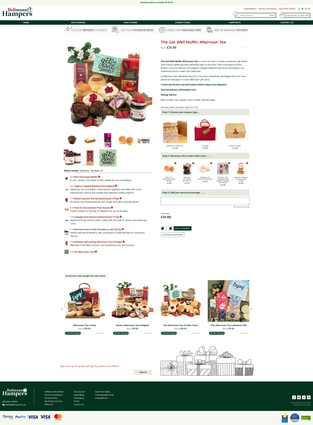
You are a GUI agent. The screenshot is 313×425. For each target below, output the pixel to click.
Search (272, 15)
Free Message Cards (104, 395)
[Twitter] (302, 8)
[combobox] (253, 15)
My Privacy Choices (53, 401)
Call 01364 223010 (286, 9)
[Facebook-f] (299, 8)
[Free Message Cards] (180, 30)
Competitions (101, 398)
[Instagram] (305, 8)
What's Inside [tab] (71, 170)
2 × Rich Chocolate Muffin (84, 177)
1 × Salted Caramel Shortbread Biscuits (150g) (95, 198)
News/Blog (79, 395)
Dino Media (306, 405)
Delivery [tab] (84, 170)
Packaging (79, 398)
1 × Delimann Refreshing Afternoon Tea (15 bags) (96, 242)
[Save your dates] (133, 30)
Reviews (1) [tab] (97, 170)
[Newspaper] (309, 8)
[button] (251, 309)
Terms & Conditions (54, 395)
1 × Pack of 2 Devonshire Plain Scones (90, 207)
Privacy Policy (51, 398)
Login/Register (250, 9)
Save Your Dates (102, 392)
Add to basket (182, 228)
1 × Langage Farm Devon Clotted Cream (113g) (95, 217)
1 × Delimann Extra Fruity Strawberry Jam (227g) (96, 229)
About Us (49, 404)
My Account (79, 392)
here (193, 89)
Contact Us (79, 404)
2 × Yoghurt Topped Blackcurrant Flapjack (92, 186)
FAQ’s (76, 401)
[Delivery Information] (227, 30)
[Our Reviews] (86, 30)
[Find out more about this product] (175, 163)
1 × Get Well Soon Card (82, 252)
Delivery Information (267, 9)
